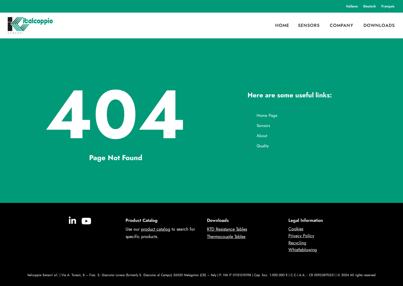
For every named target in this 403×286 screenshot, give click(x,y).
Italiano (352, 6)
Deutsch (369, 6)
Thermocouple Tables (226, 236)
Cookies (295, 229)
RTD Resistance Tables (227, 229)
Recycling (297, 243)
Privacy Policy (301, 236)
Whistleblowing (302, 250)
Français (388, 6)
